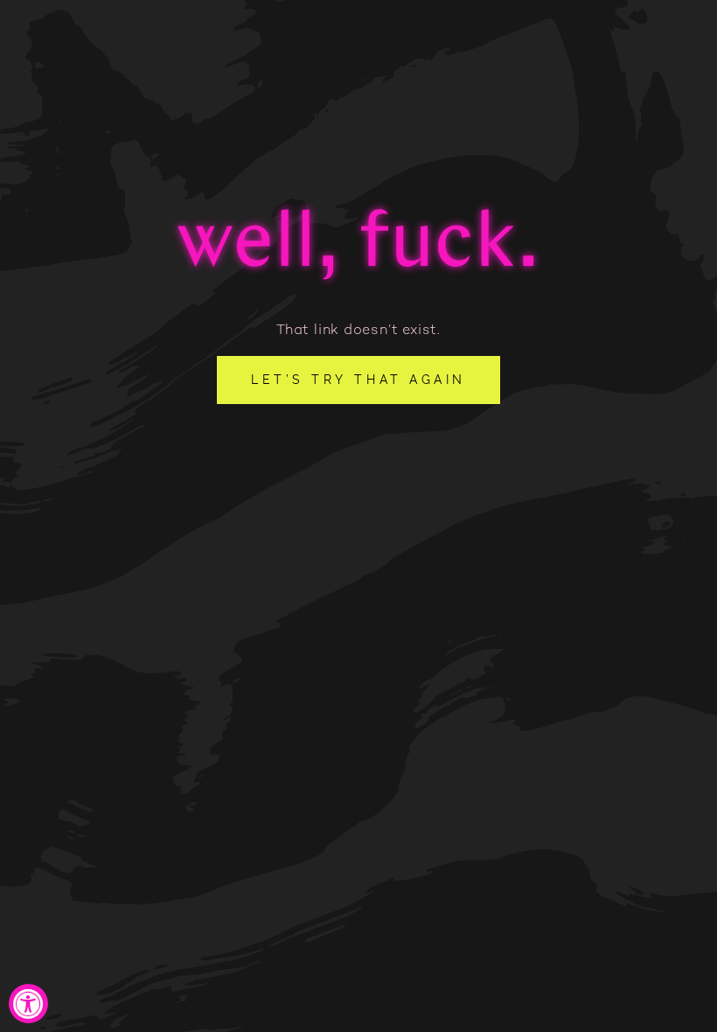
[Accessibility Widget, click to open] (28, 1003)
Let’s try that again (358, 380)
